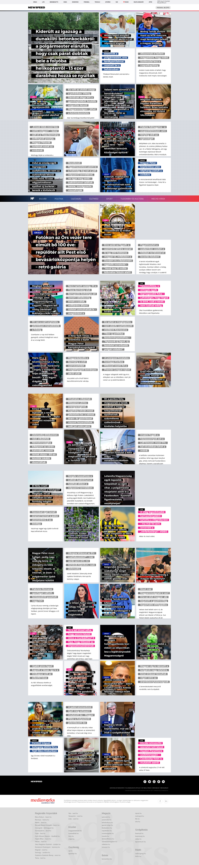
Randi (127, 2)
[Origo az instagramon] (154, 781)
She (117, 2)
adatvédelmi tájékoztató (117, 788)
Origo (35, 2)
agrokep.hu (72, 853)
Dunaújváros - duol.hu (43, 831)
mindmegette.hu (108, 833)
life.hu (137, 819)
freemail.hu (139, 833)
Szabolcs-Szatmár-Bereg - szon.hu (47, 855)
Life (43, 2)
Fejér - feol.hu (40, 833)
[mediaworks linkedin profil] (166, 801)
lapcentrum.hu (140, 842)
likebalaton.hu (107, 828)
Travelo (97, 2)
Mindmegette (54, 2)
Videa (65, 2)
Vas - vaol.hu (73, 813)
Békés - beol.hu (40, 822)
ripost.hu (138, 813)
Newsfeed (75, 2)
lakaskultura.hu (107, 822)
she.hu (137, 821)
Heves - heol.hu (41, 841)
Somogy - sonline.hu (42, 852)
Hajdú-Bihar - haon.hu (43, 839)
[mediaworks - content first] (43, 801)
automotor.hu (106, 820)
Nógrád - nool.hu (41, 850)
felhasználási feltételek (132, 788)
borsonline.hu (107, 859)
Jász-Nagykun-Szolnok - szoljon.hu (48, 844)
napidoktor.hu (107, 831)
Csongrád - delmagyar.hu (44, 828)
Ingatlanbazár (138, 2)
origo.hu (71, 839)
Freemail (86, 2)
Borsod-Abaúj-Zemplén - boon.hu (47, 825)
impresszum (155, 788)
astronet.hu (106, 817)
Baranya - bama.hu (42, 820)
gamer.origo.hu (107, 825)
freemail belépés (163, 8)
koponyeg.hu (140, 836)
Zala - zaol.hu (73, 819)
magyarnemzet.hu (75, 831)
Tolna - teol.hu (40, 858)
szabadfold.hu (73, 833)
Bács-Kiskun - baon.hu (43, 817)
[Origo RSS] (163, 781)
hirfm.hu (138, 856)
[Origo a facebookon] (144, 781)
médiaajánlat (164, 788)
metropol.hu (139, 816)
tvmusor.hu (106, 847)
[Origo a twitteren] (149, 781)
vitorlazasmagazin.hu (109, 841)
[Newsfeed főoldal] (36, 781)
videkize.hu (106, 844)
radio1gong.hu (140, 853)
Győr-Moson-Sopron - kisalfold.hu (47, 836)
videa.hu (138, 839)
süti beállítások (146, 788)
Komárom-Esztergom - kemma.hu (47, 847)
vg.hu (70, 851)
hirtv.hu (71, 836)
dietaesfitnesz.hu (108, 839)
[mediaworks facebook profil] (160, 801)
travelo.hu (105, 836)
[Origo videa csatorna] (158, 781)
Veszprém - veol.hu (75, 816)
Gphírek (107, 2)
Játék (150, 2)
